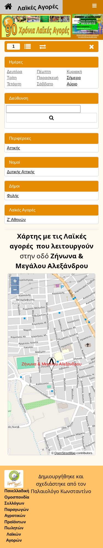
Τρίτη (11, 77)
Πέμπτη (44, 71)
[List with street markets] (27, 46)
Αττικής (13, 148)
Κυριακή (74, 71)
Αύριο (72, 84)
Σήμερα (74, 77)
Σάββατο (45, 84)
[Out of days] (42, 46)
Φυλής (13, 195)
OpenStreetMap (65, 453)
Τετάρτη (14, 84)
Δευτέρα (14, 71)
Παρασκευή (47, 77)
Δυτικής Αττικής (21, 171)
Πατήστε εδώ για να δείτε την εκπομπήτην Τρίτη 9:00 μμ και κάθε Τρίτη (88, 36)
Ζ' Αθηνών (16, 219)
